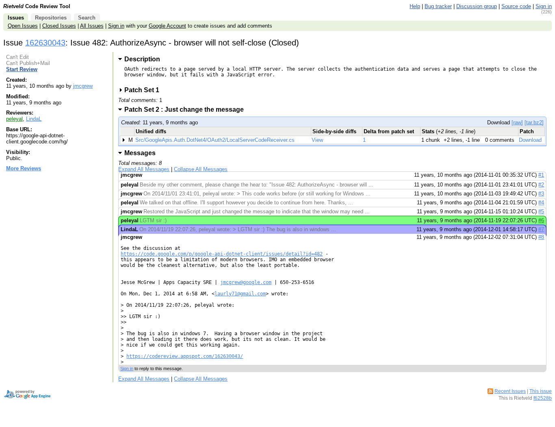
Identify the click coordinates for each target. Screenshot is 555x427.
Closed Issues (59, 26)
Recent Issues (510, 391)
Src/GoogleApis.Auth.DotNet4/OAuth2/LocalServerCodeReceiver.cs (215, 140)
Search (86, 18)
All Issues (92, 26)
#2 (541, 185)
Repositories (51, 18)
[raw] (517, 122)
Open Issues (23, 26)
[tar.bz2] (534, 122)
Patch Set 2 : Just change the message (186, 109)
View (317, 140)
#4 (541, 202)
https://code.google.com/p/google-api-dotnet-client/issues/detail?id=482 (222, 254)
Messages (140, 153)
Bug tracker (438, 6)
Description (142, 59)
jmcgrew (83, 86)
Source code (516, 6)
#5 (541, 211)
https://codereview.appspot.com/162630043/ (184, 356)
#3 (541, 194)
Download (530, 140)
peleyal (14, 119)
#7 (541, 229)
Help (415, 6)
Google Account (167, 26)
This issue (540, 391)
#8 (541, 237)
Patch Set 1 (144, 90)
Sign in (543, 6)
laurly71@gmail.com (240, 294)
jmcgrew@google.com (245, 282)
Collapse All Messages (201, 169)
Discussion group (476, 6)
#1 (541, 175)
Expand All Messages (143, 169)
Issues (16, 18)
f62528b (542, 398)
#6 (541, 220)
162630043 (45, 42)
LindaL (33, 119)
